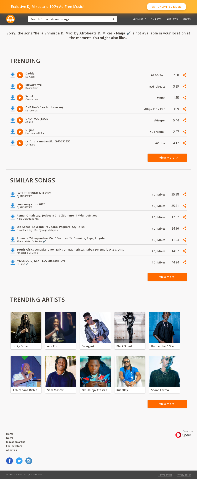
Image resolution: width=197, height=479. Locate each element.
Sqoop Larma (160, 390)
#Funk (161, 97)
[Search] (113, 19)
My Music (139, 19)
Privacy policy (184, 474)
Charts (156, 19)
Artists (172, 19)
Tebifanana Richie (25, 390)
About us (11, 450)
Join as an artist (15, 442)
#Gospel (160, 120)
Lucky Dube (20, 346)
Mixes (187, 19)
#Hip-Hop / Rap (155, 109)
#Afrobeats (157, 86)
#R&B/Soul (158, 75)
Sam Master (55, 390)
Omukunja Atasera (94, 390)
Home (9, 434)
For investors (14, 446)
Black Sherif (124, 346)
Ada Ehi (52, 346)
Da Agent (88, 346)
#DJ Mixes (159, 194)
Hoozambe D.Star (163, 346)
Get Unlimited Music (166, 6)
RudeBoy (122, 390)
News (9, 438)
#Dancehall (158, 132)
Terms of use (165, 474)
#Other (160, 143)
